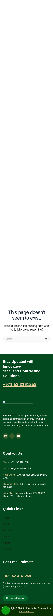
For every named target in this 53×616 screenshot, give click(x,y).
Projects (7, 536)
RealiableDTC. (26, 611)
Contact (7, 549)
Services (7, 530)
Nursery (7, 543)
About (6, 524)
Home (6, 518)
